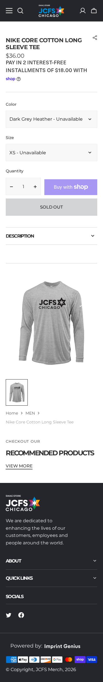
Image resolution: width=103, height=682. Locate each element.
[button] (93, 10)
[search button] (20, 10)
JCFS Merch (49, 669)
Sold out (51, 207)
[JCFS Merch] (51, 10)
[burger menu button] (9, 10)
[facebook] (21, 615)
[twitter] (8, 615)
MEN (30, 413)
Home (12, 413)
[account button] (82, 10)
